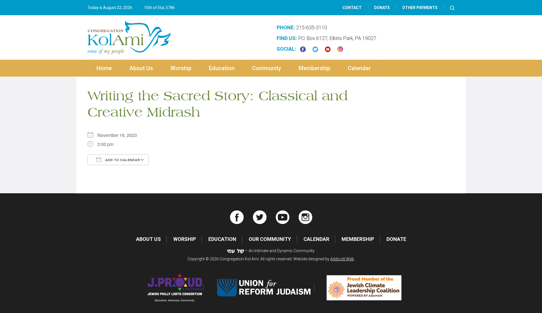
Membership (314, 68)
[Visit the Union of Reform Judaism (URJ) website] (265, 287)
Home (104, 68)
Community (266, 68)
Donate (382, 7)
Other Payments (420, 7)
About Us (141, 68)
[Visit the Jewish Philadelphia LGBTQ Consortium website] (175, 287)
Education (222, 68)
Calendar (359, 68)
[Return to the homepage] (129, 37)
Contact (352, 7)
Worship (181, 68)
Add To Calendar (122, 160)
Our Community (270, 239)
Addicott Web (342, 259)
